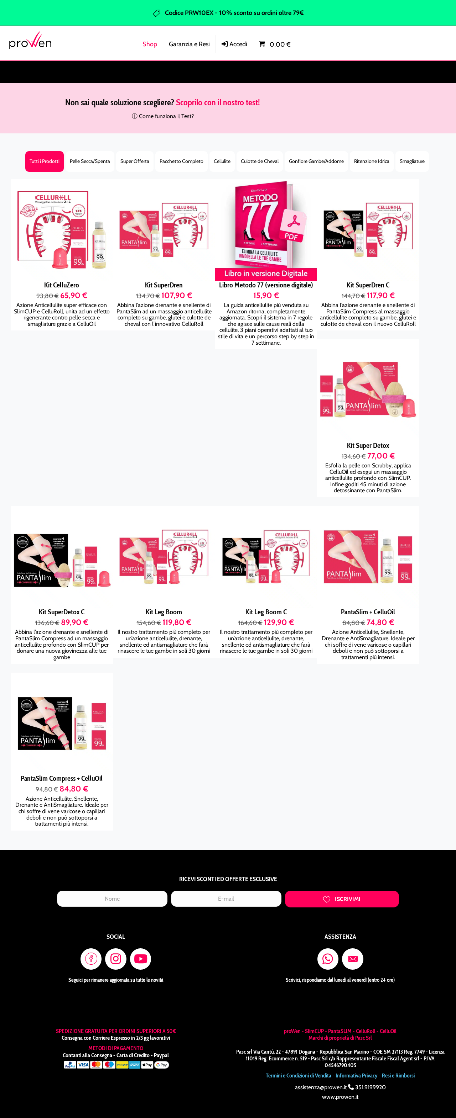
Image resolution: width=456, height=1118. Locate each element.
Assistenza (407, 41)
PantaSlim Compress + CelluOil (62, 778)
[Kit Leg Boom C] (266, 557)
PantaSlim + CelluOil (368, 612)
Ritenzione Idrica (371, 161)
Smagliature (412, 161)
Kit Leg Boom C (266, 612)
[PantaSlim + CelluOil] (368, 557)
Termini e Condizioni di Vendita (298, 1075)
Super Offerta (134, 161)
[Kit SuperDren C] (368, 230)
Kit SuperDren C (368, 285)
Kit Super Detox (368, 445)
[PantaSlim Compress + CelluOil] (62, 724)
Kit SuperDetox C (61, 612)
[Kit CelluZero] (62, 230)
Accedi (237, 44)
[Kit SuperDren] (164, 230)
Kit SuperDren (164, 285)
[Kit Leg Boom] (164, 557)
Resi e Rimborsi (398, 1075)
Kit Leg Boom (164, 612)
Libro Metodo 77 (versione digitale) (266, 285)
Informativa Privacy (357, 1075)
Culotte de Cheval (260, 161)
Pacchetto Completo (181, 161)
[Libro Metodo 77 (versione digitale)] (266, 230)
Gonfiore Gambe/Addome (316, 161)
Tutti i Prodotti (44, 161)
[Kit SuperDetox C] (62, 557)
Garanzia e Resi (189, 44)
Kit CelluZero (61, 285)
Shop (149, 44)
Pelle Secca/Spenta (90, 161)
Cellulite (222, 161)
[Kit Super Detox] (368, 390)
